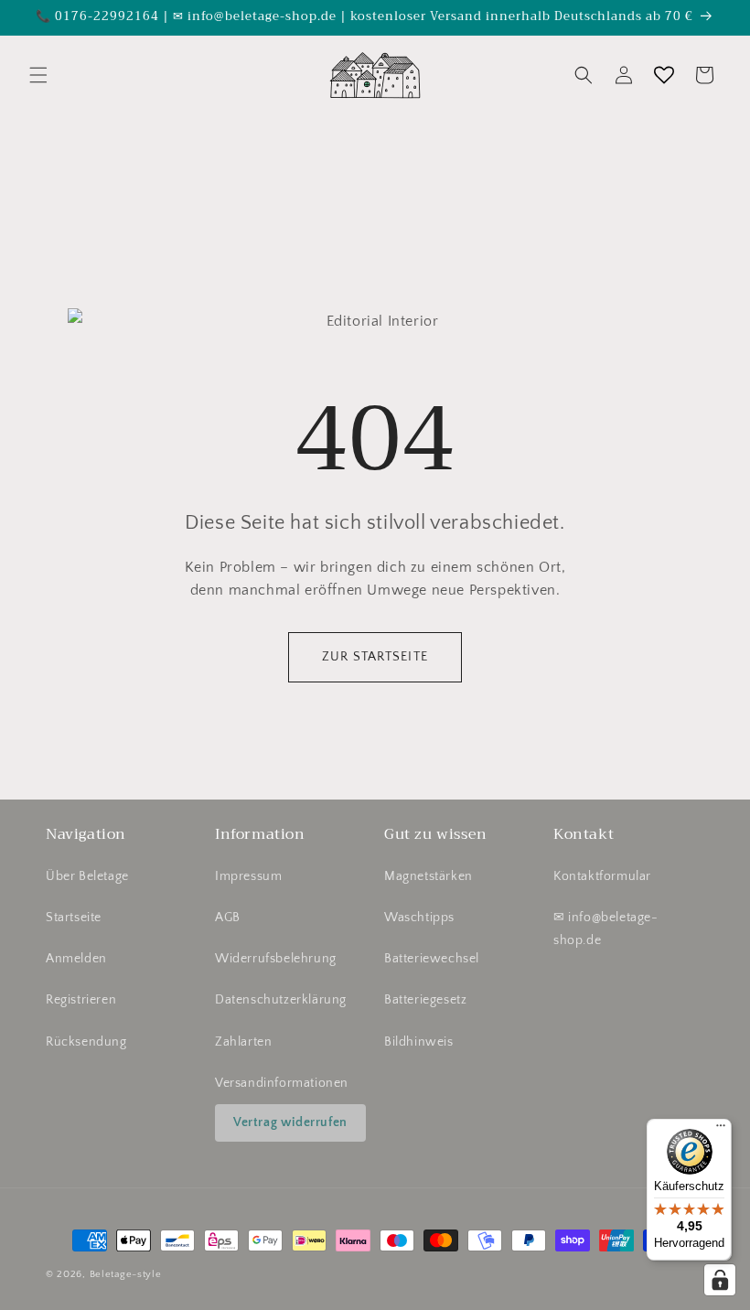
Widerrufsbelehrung (276, 958)
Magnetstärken (428, 876)
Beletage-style (126, 1274)
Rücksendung (86, 1042)
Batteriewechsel (431, 958)
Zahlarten (243, 1042)
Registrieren (81, 1000)
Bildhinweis (419, 1042)
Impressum (248, 876)
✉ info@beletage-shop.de (606, 929)
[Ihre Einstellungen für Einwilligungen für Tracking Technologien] (719, 1279)
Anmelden (76, 958)
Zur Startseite (375, 657)
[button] (38, 75)
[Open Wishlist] (664, 75)
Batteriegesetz (425, 1000)
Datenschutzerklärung (281, 1000)
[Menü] (721, 1130)
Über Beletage (87, 876)
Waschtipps (419, 917)
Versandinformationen (281, 1083)
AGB (228, 917)
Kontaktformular (602, 876)
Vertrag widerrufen (290, 1122)
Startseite (74, 917)
